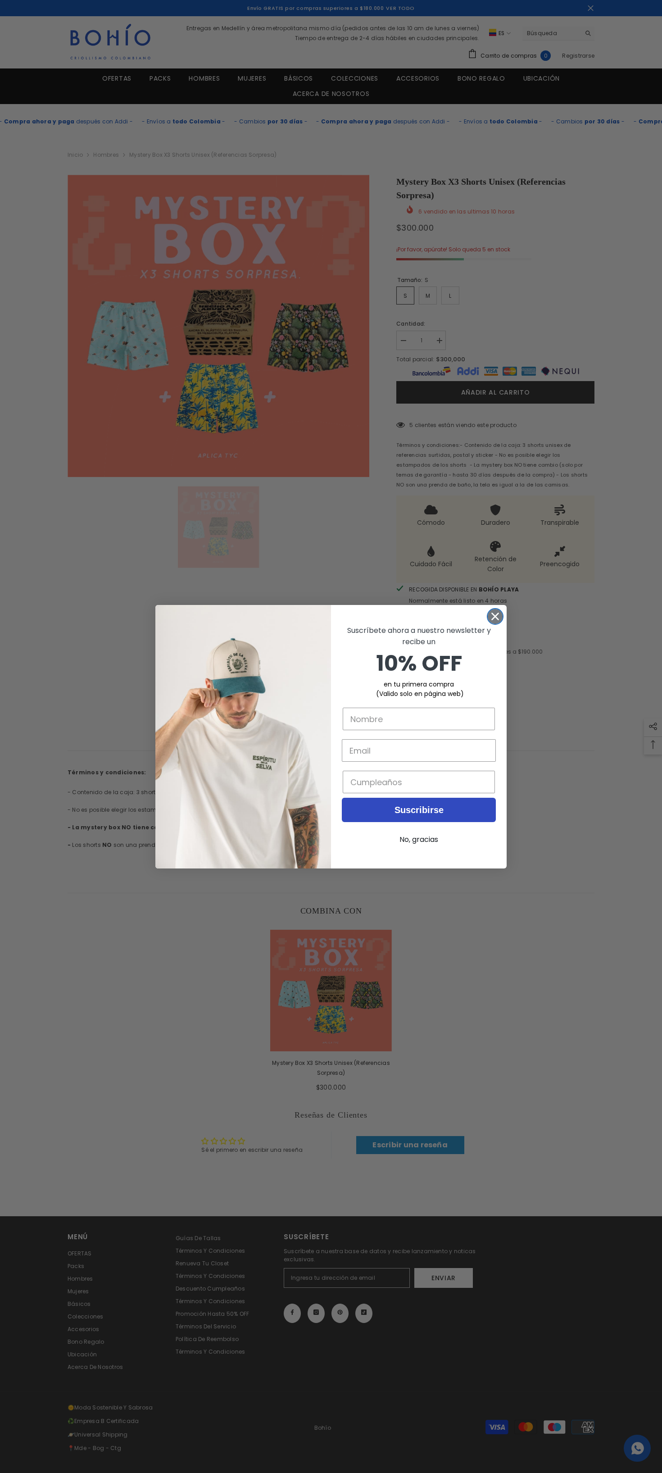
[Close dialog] (495, 616)
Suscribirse (419, 810)
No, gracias (418, 839)
